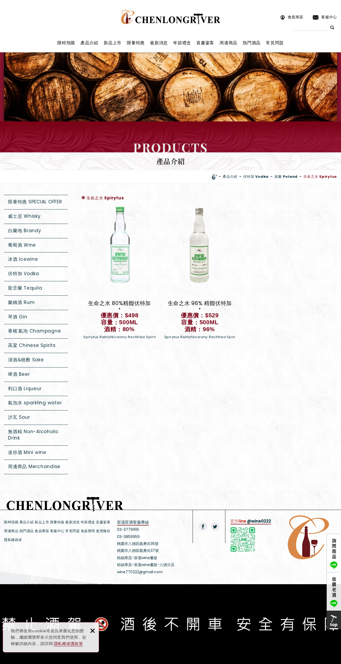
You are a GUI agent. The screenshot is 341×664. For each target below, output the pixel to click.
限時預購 (66, 43)
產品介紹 (89, 43)
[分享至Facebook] (203, 526)
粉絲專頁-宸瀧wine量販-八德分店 (145, 564)
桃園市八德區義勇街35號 (138, 543)
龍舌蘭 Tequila (25, 288)
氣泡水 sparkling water (35, 403)
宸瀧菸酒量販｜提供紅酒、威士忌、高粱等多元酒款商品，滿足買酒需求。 (170, 17)
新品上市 (112, 43)
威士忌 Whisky (24, 216)
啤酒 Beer (19, 374)
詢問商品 (334, 553)
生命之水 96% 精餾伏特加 (199, 276)
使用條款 (103, 530)
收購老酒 (334, 591)
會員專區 (295, 17)
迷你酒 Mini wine (27, 452)
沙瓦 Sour (19, 417)
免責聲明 (88, 530)
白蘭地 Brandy (24, 230)
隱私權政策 (13, 539)
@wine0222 (259, 521)
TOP (334, 620)
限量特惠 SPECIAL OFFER (35, 202)
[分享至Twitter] (215, 526)
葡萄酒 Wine (22, 245)
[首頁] (214, 177)
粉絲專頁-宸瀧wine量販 (137, 557)
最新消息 (159, 43)
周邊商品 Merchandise (34, 466)
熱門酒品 (252, 43)
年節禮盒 (182, 43)
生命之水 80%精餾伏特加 (119, 276)
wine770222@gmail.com (140, 572)
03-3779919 (128, 529)
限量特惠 (136, 43)
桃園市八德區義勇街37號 (138, 550)
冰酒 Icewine (23, 259)
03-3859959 (128, 536)
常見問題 (275, 43)
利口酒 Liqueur (25, 388)
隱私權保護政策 (68, 643)
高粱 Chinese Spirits (32, 345)
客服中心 (329, 17)
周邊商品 (228, 43)
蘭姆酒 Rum (21, 302)
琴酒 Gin (17, 317)
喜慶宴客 (205, 43)
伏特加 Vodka (23, 273)
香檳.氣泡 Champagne (34, 331)
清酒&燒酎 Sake (26, 360)
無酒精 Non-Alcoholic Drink (33, 434)
